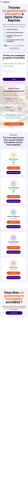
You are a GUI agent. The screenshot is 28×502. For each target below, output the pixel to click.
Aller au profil (13, 168)
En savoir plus (14, 313)
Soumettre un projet (14, 124)
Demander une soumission (13, 172)
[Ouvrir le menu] (26, 2)
